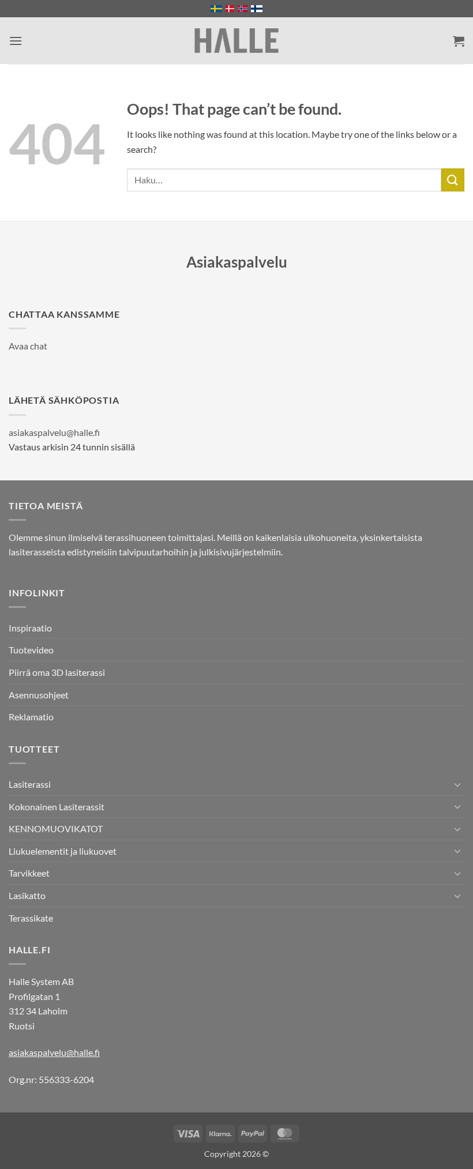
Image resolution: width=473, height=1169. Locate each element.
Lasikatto (27, 895)
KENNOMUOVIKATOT (56, 828)
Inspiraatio (30, 627)
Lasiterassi (30, 784)
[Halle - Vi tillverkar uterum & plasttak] (236, 40)
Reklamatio (31, 716)
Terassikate (31, 917)
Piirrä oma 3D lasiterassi (57, 672)
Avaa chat (28, 345)
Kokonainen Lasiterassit (56, 806)
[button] (15, 41)
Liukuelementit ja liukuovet (63, 850)
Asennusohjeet (39, 694)
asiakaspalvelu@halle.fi (54, 432)
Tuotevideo (31, 649)
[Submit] (452, 179)
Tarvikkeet (29, 872)
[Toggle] (457, 784)
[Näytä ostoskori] (458, 41)
